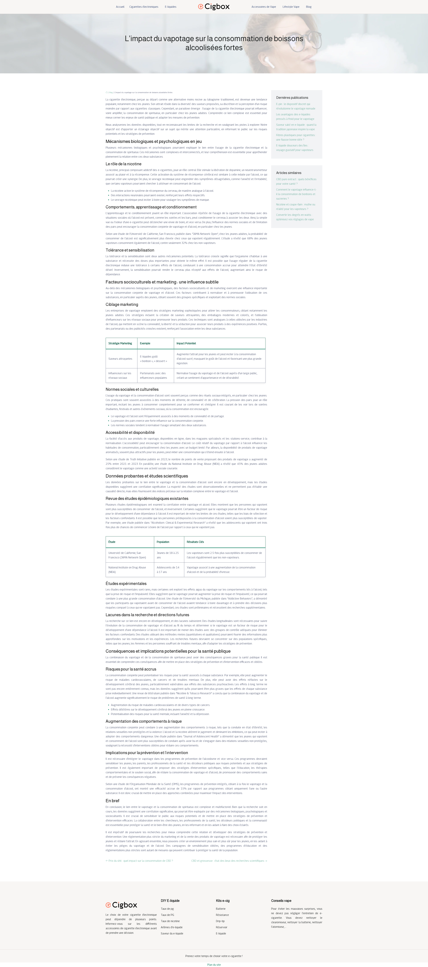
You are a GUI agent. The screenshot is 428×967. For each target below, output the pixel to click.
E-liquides (170, 6)
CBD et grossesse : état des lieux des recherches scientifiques (227, 860)
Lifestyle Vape (291, 6)
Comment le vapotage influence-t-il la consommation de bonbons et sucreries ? (296, 194)
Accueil (120, 6)
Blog (309, 6)
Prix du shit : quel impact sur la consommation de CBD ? (141, 860)
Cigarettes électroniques (143, 6)
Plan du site (214, 964)
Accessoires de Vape (264, 6)
